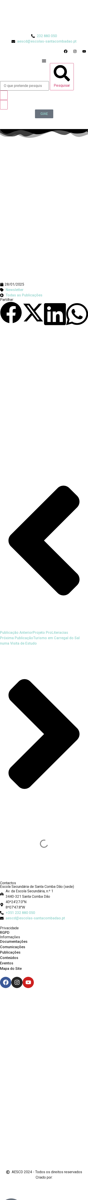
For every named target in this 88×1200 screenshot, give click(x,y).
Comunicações (12, 947)
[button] (11, 313)
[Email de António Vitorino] (5, 1185)
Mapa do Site (11, 968)
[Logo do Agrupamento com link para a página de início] (44, 16)
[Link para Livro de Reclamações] (44, 1144)
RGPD (4, 932)
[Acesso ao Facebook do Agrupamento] (66, 51)
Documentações (14, 941)
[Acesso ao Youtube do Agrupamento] (85, 51)
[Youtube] (28, 982)
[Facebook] (5, 982)
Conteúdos (9, 958)
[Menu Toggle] (44, 61)
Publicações (10, 952)
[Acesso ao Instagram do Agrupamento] (76, 51)
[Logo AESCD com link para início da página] (44, 870)
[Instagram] (17, 982)
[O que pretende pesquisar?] (24, 86)
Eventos (6, 963)
